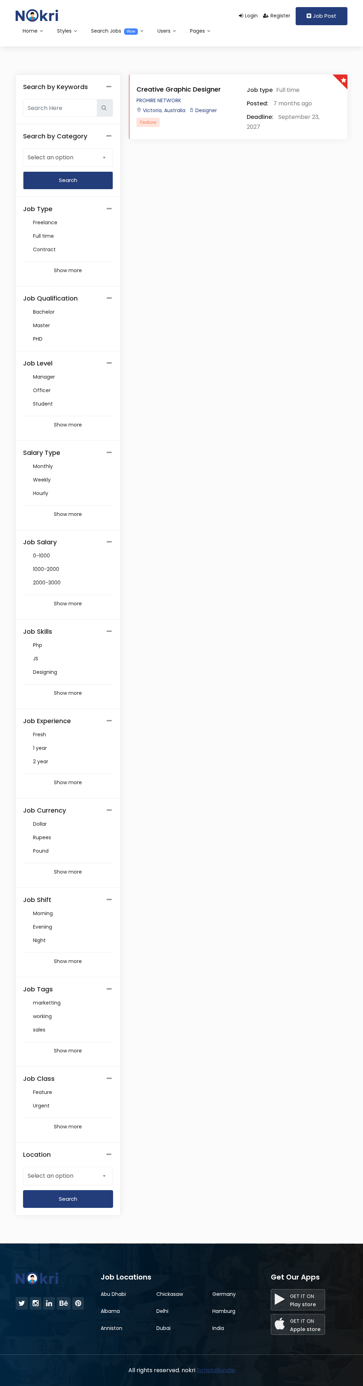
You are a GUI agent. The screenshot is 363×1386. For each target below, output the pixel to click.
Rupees (42, 837)
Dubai (163, 1328)
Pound (41, 850)
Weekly (42, 479)
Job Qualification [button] (50, 298)
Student (43, 403)
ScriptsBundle (216, 1370)
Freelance (45, 222)
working (42, 1016)
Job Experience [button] (47, 720)
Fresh (39, 734)
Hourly (40, 493)
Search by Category (55, 136)
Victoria (152, 110)
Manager (44, 376)
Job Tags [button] (38, 989)
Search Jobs (113, 30)
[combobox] (68, 157)
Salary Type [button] (41, 452)
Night (39, 940)
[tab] (68, 209)
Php (37, 645)
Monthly (43, 466)
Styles (65, 30)
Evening (42, 926)
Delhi (162, 1311)
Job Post (324, 16)
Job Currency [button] (44, 810)
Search (68, 1199)
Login (251, 15)
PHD (38, 338)
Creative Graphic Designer (178, 89)
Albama (110, 1311)
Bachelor (44, 311)
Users (164, 30)
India (218, 1328)
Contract (44, 249)
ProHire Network (158, 100)
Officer (42, 390)
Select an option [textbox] (50, 157)
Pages (198, 30)
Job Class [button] (39, 1078)
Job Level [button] (37, 363)
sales (39, 1029)
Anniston (111, 1328)
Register (280, 15)
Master (41, 325)
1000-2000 (46, 569)
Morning (43, 913)
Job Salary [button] (40, 542)
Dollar (40, 823)
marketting (47, 1002)
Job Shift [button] (37, 899)
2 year (40, 761)
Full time (43, 236)
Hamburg (223, 1311)
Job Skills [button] (37, 631)
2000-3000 (47, 582)
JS (35, 658)
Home (31, 30)
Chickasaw (169, 1294)
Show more (68, 270)
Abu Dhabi (113, 1294)
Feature (42, 1092)
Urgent (41, 1105)
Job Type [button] (37, 208)
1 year (40, 748)
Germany (224, 1294)
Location (37, 1154)
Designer (206, 110)
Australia (174, 110)
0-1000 (41, 555)
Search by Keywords (55, 86)
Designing (45, 672)
